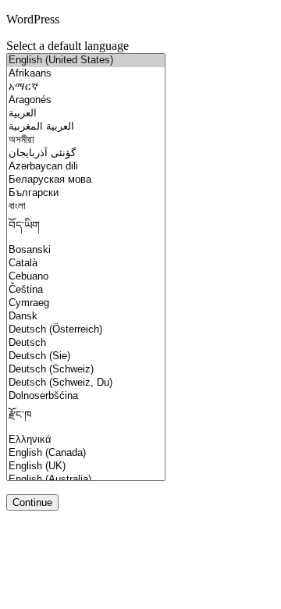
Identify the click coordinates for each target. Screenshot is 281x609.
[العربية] (86, 113)
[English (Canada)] (86, 453)
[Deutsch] (86, 343)
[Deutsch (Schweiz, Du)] (86, 383)
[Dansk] (86, 316)
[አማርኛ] (86, 87)
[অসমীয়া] (86, 140)
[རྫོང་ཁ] (86, 418)
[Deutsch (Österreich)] (86, 330)
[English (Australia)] (86, 479)
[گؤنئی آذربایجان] (86, 153)
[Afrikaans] (86, 73)
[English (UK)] (86, 466)
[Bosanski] (86, 250)
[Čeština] (86, 290)
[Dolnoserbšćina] (86, 396)
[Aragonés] (86, 100)
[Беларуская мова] (86, 180)
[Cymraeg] (86, 303)
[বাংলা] (86, 206)
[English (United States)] (86, 60)
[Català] (86, 263)
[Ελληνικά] (86, 440)
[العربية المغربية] (86, 127)
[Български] (86, 193)
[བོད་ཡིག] (86, 228)
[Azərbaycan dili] (86, 166)
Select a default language (67, 45)
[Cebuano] (86, 276)
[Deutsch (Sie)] (86, 356)
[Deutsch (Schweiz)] (86, 369)
